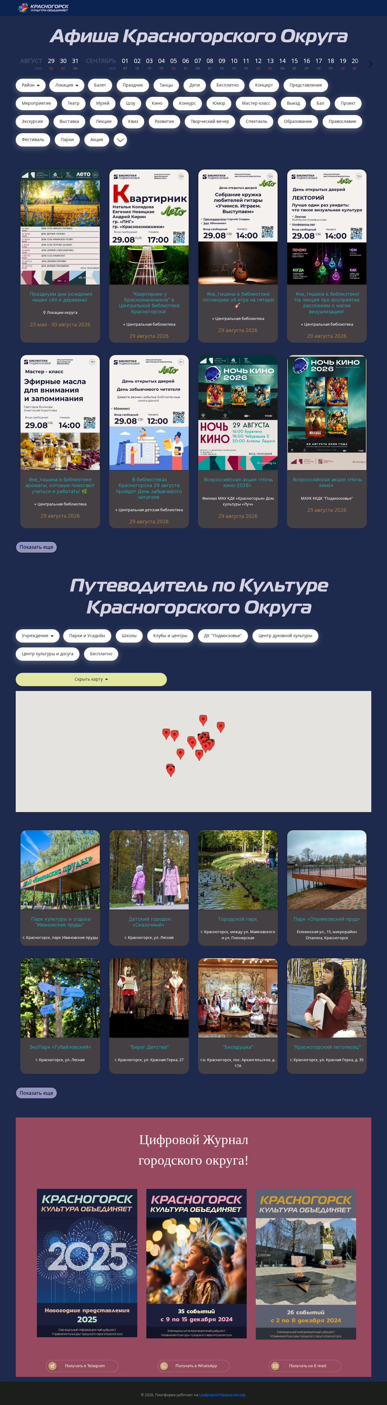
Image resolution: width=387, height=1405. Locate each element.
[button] (206, 747)
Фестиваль (33, 139)
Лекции (104, 121)
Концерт (264, 85)
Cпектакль (256, 121)
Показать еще (36, 547)
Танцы (166, 85)
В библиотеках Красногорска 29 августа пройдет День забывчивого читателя (149, 488)
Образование (298, 121)
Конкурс (187, 103)
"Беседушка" (238, 1047)
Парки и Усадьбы (87, 635)
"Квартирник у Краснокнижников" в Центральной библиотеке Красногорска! (149, 302)
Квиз (133, 121)
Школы (129, 635)
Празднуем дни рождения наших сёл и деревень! (61, 297)
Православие (342, 121)
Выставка (69, 121)
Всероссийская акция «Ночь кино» (327, 482)
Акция (96, 139)
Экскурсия (32, 121)
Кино (157, 103)
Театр (74, 103)
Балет (100, 85)
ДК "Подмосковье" (223, 635)
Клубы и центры (170, 635)
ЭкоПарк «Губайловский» (60, 1047)
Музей (102, 103)
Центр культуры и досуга (47, 653)
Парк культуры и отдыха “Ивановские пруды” (60, 922)
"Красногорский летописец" (327, 1047)
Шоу (130, 103)
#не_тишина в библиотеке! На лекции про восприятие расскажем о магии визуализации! (326, 302)
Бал (320, 103)
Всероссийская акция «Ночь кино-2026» (238, 482)
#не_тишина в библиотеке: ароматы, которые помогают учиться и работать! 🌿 (60, 485)
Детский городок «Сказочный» (150, 922)
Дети (195, 85)
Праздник (133, 85)
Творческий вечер (210, 121)
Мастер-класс (256, 103)
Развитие (164, 121)
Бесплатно (227, 85)
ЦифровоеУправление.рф (222, 1394)
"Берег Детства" (149, 1047)
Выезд (293, 103)
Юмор (219, 103)
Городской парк (238, 919)
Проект (348, 103)
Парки (67, 139)
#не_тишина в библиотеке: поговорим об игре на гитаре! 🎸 (238, 299)
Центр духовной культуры (285, 635)
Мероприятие (36, 103)
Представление (306, 85)
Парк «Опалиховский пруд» (327, 919)
